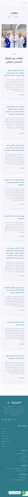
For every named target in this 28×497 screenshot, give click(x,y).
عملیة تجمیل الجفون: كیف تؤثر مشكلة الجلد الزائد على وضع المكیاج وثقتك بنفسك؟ (14, 148)
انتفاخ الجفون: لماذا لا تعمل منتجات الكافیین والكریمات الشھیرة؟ (14, 182)
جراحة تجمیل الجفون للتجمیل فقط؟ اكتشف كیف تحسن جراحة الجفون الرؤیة (14, 290)
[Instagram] (3, 419)
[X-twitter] (12, 419)
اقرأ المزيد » (21, 94)
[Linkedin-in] (6, 419)
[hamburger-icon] (3, 3)
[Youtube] (9, 419)
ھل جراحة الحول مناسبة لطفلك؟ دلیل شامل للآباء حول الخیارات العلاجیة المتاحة (14, 73)
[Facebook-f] (15, 419)
